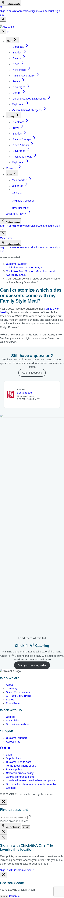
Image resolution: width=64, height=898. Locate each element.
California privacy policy (19, 773)
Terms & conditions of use (21, 765)
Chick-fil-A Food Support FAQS (24, 267)
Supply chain (13, 758)
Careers (10, 716)
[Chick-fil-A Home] (7, 27)
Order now (6, 238)
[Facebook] (5, 748)
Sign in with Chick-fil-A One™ (17, 870)
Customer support (16, 737)
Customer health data (18, 762)
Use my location (12, 827)
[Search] (3, 19)
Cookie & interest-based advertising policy (30, 780)
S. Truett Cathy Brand (18, 695)
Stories (10, 699)
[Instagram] (2, 748)
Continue (14, 896)
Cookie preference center (20, 776)
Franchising (12, 720)
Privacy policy (14, 769)
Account (49, 11)
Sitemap (11, 787)
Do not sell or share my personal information (31, 784)
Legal (9, 754)
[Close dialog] (3, 802)
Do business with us (17, 724)
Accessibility (13, 741)
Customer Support (16, 263)
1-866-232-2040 (24, 393)
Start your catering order (32, 665)
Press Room (13, 703)
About (9, 684)
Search (26, 827)
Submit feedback (32, 372)
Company (11, 688)
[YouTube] (8, 748)
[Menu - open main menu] (1, 24)
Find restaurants (12, 4)
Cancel (4, 896)
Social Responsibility (18, 692)
